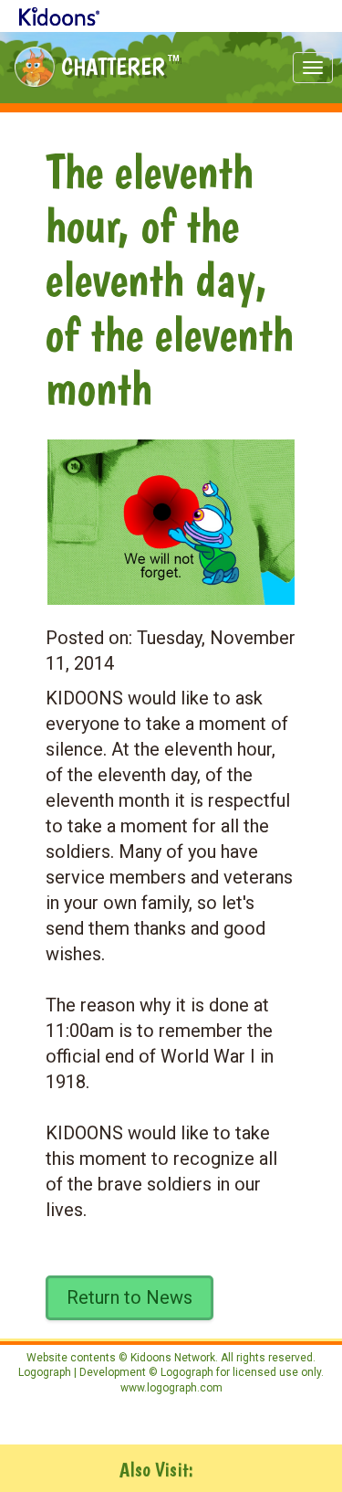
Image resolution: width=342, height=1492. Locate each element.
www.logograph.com (171, 1387)
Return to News (129, 1297)
